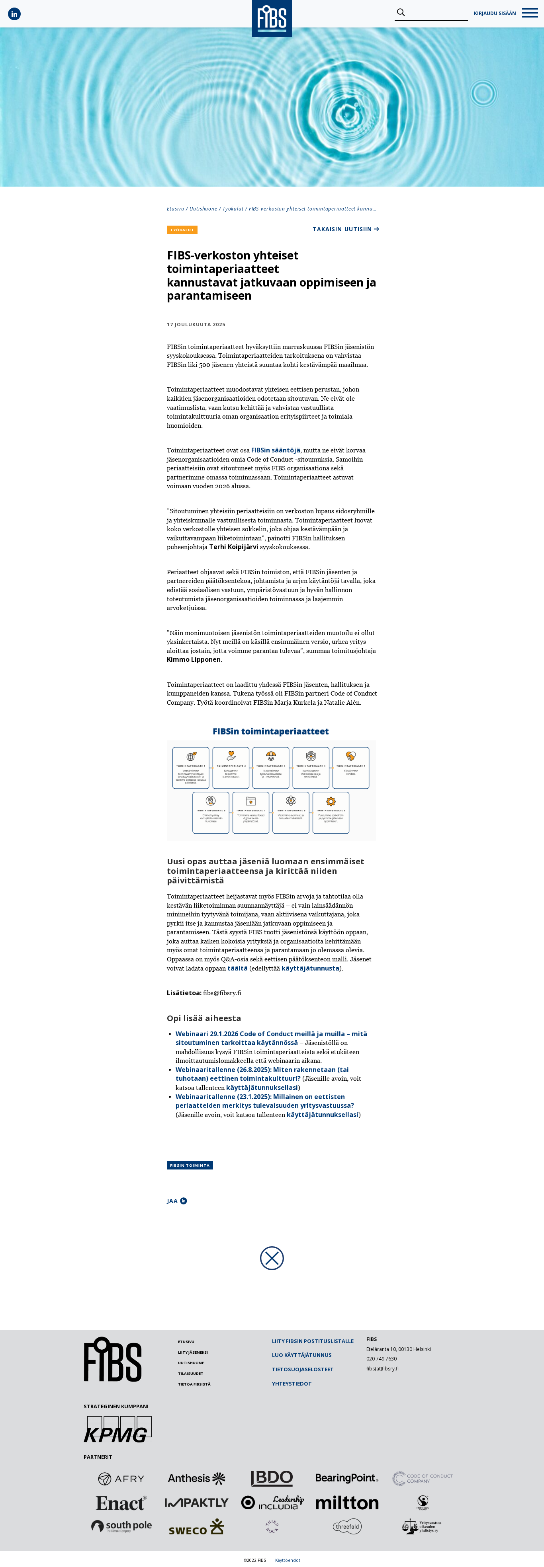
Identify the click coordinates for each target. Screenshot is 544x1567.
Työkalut (233, 208)
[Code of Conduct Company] (422, 1479)
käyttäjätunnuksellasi (262, 1087)
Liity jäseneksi (193, 1352)
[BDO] (272, 1479)
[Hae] (401, 13)
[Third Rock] (272, 1526)
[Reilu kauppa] (422, 1502)
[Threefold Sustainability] (347, 1526)
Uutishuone (203, 208)
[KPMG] (118, 1440)
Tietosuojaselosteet (303, 1369)
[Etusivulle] (113, 1380)
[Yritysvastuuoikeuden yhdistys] (422, 1526)
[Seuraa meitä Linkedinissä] (14, 14)
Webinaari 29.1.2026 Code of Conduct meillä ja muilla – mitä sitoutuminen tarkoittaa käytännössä (271, 1038)
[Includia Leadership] (272, 1502)
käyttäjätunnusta (310, 968)
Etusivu (175, 208)
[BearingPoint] (347, 1479)
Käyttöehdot (287, 1560)
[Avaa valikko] (530, 13)
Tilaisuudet (191, 1373)
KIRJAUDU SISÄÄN (495, 13)
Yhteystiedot (292, 1383)
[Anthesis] (197, 1479)
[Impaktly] (197, 1502)
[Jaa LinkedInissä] (183, 1200)
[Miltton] (347, 1502)
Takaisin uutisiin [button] (342, 229)
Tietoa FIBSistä (194, 1384)
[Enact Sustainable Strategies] (121, 1502)
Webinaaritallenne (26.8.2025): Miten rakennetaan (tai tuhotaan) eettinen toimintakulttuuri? (262, 1074)
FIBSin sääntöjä (275, 450)
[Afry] (121, 1479)
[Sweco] (197, 1526)
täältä (237, 968)
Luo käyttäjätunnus (302, 1354)
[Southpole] (121, 1526)
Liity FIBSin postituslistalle (313, 1341)
